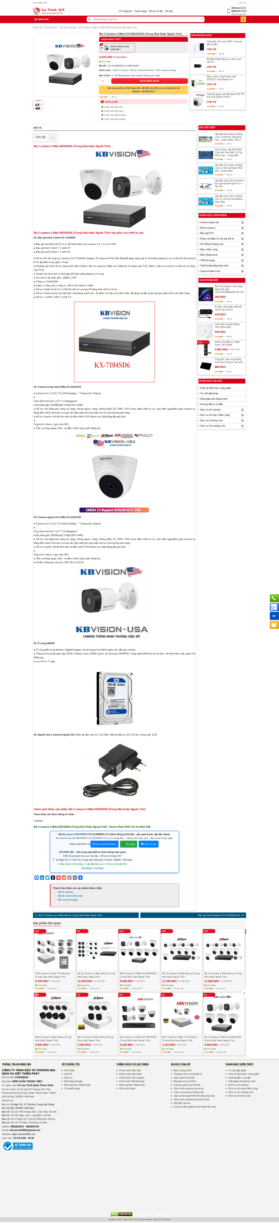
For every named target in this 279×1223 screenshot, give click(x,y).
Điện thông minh (209, 254)
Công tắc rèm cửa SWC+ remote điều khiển (224, 43)
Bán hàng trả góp (73, 1081)
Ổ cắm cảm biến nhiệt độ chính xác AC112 (228, 308)
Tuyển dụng (140, 11)
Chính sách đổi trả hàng (115, 115)
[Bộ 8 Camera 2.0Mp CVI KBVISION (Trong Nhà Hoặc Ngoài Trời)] (139, 949)
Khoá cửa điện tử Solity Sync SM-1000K (227, 343)
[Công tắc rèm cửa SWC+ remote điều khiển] (198, 48)
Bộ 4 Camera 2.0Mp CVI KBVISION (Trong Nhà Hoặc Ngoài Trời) (222, 1039)
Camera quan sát (209, 222)
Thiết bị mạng (207, 260)
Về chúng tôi (125, 11)
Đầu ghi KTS (207, 233)
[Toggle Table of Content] (50, 137)
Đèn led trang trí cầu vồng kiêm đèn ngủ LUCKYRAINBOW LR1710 (229, 289)
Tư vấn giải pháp (209, 393)
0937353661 (166, 1219)
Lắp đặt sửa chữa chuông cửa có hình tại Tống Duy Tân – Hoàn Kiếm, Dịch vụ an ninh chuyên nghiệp (229, 137)
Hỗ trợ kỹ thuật (127, 1088)
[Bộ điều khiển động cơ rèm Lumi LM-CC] (198, 65)
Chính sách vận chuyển (114, 119)
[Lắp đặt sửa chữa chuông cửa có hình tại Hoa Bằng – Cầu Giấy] (206, 201)
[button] (243, 993)
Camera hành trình (210, 271)
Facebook (86, 868)
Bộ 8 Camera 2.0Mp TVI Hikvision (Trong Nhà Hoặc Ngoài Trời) (52, 975)
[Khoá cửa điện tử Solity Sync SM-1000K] (206, 348)
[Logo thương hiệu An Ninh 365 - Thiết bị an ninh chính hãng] (48, 11)
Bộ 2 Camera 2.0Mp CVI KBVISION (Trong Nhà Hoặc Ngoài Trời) (108, 27)
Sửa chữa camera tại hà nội (188, 1088)
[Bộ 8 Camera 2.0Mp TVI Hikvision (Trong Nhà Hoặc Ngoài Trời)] (55, 949)
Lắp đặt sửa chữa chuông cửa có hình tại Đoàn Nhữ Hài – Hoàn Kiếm (228, 168)
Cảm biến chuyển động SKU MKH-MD (227, 325)
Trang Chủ (37, 27)
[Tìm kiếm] (89, 19)
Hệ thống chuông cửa (211, 244)
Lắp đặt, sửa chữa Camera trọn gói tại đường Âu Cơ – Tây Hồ (229, 183)
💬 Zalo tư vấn (148, 844)
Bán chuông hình (183, 1070)
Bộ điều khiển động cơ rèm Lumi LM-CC (224, 60)
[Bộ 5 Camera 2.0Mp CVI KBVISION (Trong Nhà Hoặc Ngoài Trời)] (139, 1013)
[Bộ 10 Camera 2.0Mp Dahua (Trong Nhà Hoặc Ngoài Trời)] (181, 949)
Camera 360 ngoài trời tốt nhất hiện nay (195, 1106)
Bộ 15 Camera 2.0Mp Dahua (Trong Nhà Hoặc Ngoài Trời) (96, 975)
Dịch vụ (68, 1077)
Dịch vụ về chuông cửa (212, 425)
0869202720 (238, 11)
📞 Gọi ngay (128, 844)
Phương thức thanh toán (77, 1084)
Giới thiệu (69, 1070)
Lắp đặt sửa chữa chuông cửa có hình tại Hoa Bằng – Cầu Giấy (229, 199)
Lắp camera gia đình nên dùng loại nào (194, 1095)
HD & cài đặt (156, 11)
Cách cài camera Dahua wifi (189, 1092)
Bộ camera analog (68, 27)
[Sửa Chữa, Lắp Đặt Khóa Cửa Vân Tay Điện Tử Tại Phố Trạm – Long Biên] (206, 155)
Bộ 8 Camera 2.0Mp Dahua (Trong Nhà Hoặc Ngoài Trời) (53, 1039)
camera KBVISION (76, 834)
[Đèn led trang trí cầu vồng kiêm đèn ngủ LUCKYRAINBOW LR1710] (206, 294)
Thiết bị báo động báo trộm (214, 265)
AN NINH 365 (66, 852)
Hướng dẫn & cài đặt (211, 404)
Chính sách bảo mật (113, 107)
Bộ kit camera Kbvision (142, 70)
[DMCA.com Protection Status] (122, 1214)
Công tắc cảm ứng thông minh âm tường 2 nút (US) (229, 360)
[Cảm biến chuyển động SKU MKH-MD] (206, 331)
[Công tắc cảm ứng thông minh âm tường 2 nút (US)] (206, 366)
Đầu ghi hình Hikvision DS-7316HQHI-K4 (219, 915)
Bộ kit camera (51, 27)
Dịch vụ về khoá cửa (211, 420)
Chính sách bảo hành (114, 111)
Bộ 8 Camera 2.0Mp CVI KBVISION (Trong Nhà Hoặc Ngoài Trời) (138, 975)
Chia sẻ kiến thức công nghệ (215, 388)
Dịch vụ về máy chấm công (215, 415)
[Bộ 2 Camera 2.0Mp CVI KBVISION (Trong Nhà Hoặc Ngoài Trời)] (65, 64)
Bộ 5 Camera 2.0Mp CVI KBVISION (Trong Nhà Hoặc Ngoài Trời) (138, 1039)
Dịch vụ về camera (210, 409)
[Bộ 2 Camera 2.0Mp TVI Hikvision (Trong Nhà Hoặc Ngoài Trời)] (181, 1013)
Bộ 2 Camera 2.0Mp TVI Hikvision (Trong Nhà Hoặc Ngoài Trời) (179, 1039)
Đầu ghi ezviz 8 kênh (185, 1081)
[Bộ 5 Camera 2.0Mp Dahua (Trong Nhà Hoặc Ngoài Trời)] (97, 1013)
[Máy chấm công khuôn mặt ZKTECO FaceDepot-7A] (198, 83)
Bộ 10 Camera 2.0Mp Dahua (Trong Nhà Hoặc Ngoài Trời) (180, 975)
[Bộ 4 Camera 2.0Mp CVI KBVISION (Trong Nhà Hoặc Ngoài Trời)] (224, 1013)
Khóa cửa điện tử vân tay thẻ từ (217, 238)
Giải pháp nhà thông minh (213, 398)
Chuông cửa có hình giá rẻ (188, 1074)
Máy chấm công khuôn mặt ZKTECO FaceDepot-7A (221, 78)
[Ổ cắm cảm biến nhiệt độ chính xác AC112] (206, 313)
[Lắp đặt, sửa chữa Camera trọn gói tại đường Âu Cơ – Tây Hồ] (206, 186)
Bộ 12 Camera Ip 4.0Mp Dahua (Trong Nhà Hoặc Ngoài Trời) (70, 915)
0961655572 (238, 8)
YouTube (98, 868)
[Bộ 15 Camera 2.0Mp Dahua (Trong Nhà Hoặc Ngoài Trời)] (97, 949)
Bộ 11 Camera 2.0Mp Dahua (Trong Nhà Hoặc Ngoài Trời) (223, 975)
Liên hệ (242, 2)
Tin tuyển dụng (72, 1088)
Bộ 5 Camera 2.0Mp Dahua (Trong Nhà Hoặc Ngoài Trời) (96, 1039)
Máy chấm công (208, 249)
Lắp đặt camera (182, 1103)
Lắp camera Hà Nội (184, 1077)
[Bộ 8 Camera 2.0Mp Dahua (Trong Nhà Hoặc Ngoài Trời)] (55, 1013)
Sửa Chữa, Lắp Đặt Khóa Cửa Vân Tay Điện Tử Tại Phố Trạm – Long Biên (228, 152)
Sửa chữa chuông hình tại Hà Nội (191, 1099)
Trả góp (169, 11)
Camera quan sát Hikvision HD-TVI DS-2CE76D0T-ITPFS (225, 95)
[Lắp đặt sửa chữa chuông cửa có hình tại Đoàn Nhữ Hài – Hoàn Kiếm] (206, 170)
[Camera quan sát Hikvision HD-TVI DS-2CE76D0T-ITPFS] (198, 101)
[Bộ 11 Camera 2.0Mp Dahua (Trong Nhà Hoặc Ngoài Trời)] (224, 949)
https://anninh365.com (24, 1134)
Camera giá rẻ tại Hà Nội (187, 1084)
